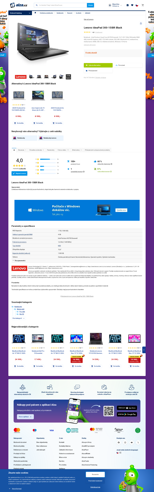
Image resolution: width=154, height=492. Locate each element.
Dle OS (21, 314)
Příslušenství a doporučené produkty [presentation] (97, 150)
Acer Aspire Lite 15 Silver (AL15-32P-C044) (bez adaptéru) (38, 109)
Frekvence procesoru (19, 242)
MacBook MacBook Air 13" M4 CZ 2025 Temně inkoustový (18, 352)
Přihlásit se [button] (115, 6)
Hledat (90, 5)
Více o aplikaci (24, 417)
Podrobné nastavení (95, 481)
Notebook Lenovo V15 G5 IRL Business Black (96, 352)
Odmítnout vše (95, 487)
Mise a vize (63, 457)
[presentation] (14, 150)
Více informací (16, 488)
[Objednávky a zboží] (127, 5)
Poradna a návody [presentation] (37, 150)
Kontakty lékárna (64, 446)
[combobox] (60, 5)
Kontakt (61, 442)
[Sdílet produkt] (141, 23)
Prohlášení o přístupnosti (22, 465)
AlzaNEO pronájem (88, 446)
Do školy (78, 13)
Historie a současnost (66, 453)
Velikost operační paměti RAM (22, 234)
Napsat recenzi (21, 173)
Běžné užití (20, 309)
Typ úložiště (16, 246)
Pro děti (22, 312)
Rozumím (95, 474)
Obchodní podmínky (20, 461)
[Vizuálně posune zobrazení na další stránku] (144, 350)
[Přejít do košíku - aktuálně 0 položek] (142, 5)
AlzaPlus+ (85, 450)
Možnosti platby (19, 446)
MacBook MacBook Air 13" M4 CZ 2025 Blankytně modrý (115, 352)
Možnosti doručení (20, 442)
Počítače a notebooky (46, 13)
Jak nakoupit (40, 450)
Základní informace (66, 450)
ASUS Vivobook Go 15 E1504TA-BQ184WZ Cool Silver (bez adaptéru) (57, 109)
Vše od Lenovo (88, 19)
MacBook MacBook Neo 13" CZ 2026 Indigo (76, 352)
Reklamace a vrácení (21, 450)
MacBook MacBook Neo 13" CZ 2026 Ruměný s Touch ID (134, 352)
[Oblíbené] (132, 5)
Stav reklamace (41, 446)
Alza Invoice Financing (89, 465)
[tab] (14, 150)
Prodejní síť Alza (19, 453)
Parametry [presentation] (50, 150)
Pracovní (69, 13)
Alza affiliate (86, 453)
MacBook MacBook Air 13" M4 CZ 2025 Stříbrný (57, 352)
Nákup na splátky (19, 457)
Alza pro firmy (86, 442)
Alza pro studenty (88, 457)
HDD (59, 246)
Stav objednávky (41, 442)
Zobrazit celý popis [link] (90, 45)
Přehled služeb (19, 468)
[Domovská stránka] (35, 13)
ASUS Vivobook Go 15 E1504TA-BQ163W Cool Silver (19, 109)
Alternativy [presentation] (77, 150)
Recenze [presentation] (22, 150)
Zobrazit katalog (16, 13)
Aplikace (62, 468)
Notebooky (60, 13)
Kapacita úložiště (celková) (21, 253)
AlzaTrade (85, 461)
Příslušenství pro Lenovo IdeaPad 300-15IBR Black (77, 296)
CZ (120, 452)
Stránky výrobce (100, 77)
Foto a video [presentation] (63, 150)
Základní (87, 13)
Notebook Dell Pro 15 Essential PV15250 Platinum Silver (38, 352)
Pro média (62, 465)
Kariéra (61, 461)
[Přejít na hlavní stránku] (18, 5)
